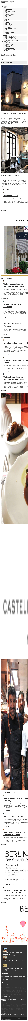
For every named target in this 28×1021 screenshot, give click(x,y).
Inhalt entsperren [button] (5, 998)
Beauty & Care (10, 48)
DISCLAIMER (13, 1018)
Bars (7, 22)
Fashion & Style (10, 46)
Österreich (20, 976)
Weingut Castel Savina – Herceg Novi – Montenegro (15, 285)
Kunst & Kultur (10, 44)
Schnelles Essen (10, 11)
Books (8, 19)
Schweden (6, 979)
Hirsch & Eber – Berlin (13, 816)
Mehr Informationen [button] (5, 996)
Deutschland (5, 976)
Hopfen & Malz (10, 24)
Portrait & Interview (11, 18)
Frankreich (14, 976)
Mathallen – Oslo (10, 196)
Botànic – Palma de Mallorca (10, 175)
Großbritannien (16, 978)
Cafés (7, 10)
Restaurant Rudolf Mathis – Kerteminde (13, 113)
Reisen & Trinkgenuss (12, 40)
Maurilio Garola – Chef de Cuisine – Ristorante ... (14, 891)
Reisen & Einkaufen (11, 37)
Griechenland (21, 978)
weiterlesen (3, 126)
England (11, 978)
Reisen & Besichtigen (11, 36)
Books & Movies (10, 49)
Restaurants (9, 9)
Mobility (8, 42)
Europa (2, 976)
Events (8, 13)
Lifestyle (5, 41)
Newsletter (6, 50)
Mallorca (2, 979)
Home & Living (10, 45)
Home (5, 6)
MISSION (3, 1017)
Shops (8, 16)
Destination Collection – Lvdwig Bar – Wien (14, 833)
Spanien (10, 976)
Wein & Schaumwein (11, 26)
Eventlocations (10, 14)
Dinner (5, 7)
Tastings (8, 27)
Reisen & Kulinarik (11, 39)
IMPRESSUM (16, 1017)
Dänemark (7, 978)
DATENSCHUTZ (5, 1018)
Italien (17, 976)
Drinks (5, 20)
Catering (8, 15)
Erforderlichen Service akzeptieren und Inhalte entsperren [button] (12, 1000)
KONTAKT (9, 1017)
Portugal (10, 979)
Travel (5, 35)
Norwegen (3, 978)
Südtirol (23, 976)
